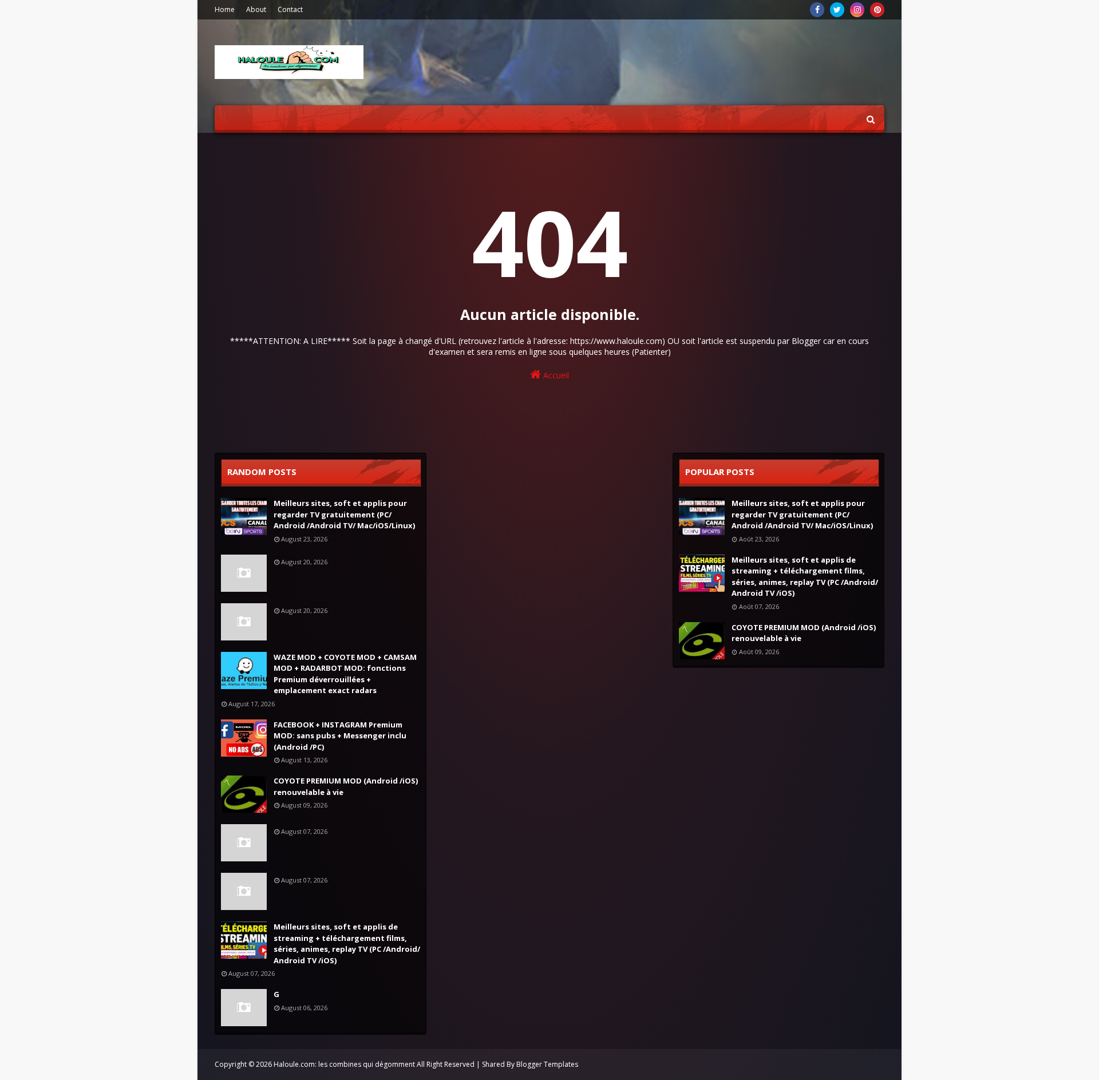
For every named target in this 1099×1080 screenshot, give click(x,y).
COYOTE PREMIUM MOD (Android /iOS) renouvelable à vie (346, 786)
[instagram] (857, 9)
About (256, 9)
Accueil (555, 375)
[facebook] (817, 9)
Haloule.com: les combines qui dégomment (344, 1064)
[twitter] (837, 9)
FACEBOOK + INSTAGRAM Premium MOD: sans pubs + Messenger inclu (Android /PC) (340, 735)
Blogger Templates (547, 1064)
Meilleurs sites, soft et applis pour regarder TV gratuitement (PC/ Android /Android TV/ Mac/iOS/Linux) (344, 514)
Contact (290, 9)
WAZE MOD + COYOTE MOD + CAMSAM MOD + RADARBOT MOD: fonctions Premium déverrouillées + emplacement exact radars (345, 674)
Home (225, 9)
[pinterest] (877, 9)
